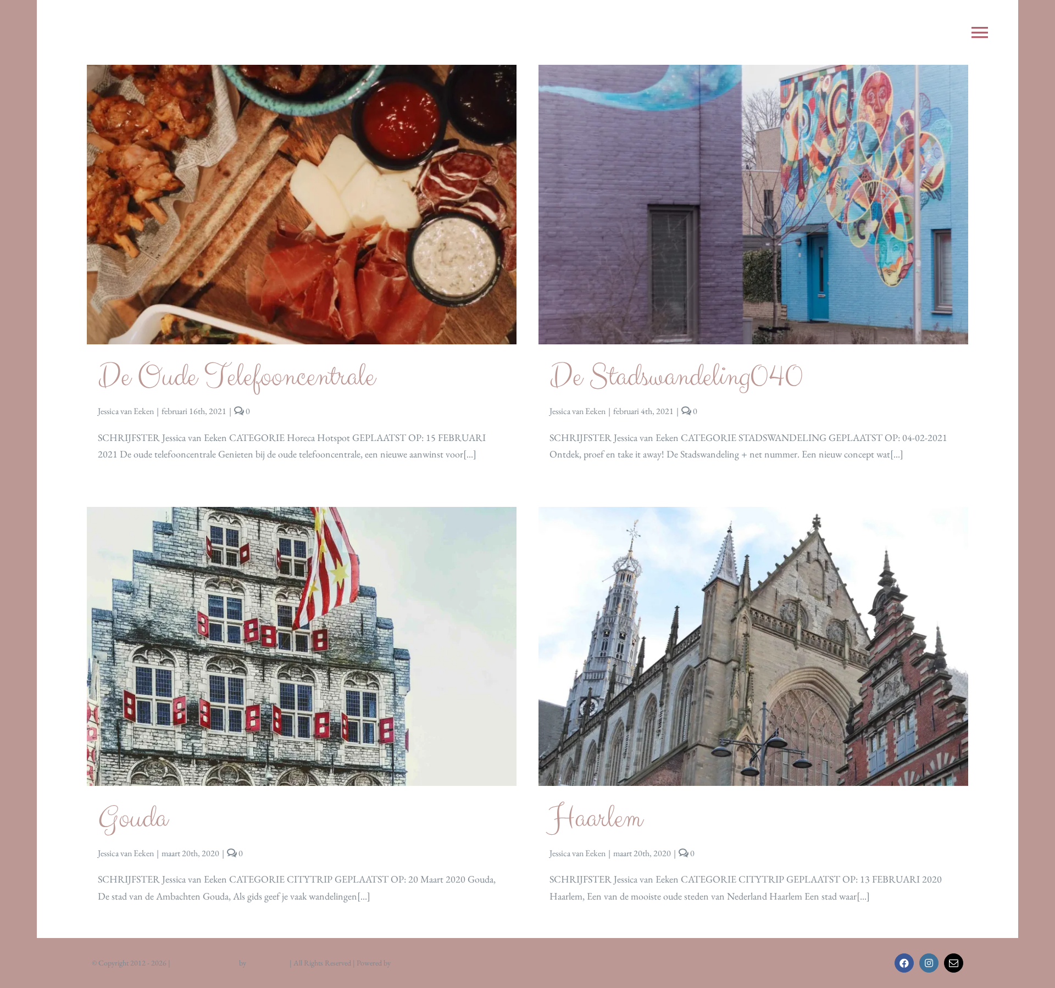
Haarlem (595, 818)
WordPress (408, 963)
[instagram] (929, 963)
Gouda (132, 818)
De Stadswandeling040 (676, 377)
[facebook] (904, 963)
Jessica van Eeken (126, 411)
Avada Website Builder (204, 963)
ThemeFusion (268, 963)
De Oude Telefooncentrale (236, 377)
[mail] (953, 963)
